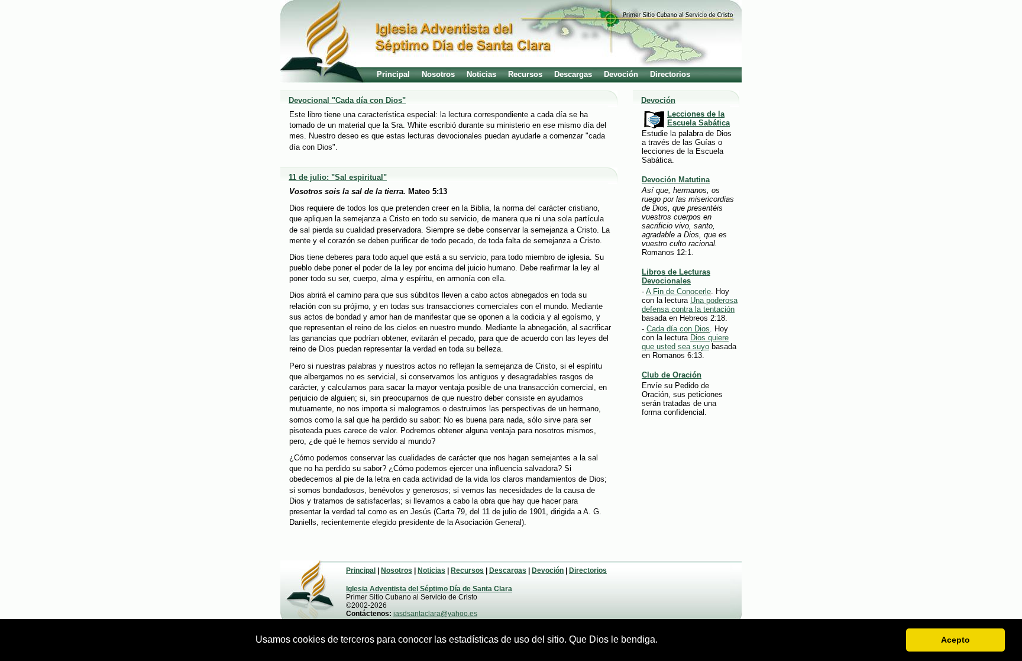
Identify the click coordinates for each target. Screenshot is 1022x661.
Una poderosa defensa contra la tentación (690, 305)
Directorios (670, 74)
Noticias (481, 74)
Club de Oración (671, 374)
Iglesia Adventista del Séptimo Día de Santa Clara (429, 589)
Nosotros (438, 74)
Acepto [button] (955, 639)
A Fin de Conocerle (678, 291)
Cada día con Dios (678, 328)
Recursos (525, 74)
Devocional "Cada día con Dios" (347, 100)
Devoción (621, 74)
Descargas (573, 74)
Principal (393, 74)
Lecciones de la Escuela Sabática (698, 118)
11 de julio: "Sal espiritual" (338, 177)
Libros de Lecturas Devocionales (676, 276)
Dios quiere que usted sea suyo (685, 342)
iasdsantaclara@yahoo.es (435, 614)
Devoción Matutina (676, 179)
